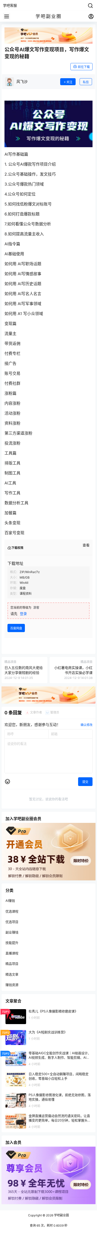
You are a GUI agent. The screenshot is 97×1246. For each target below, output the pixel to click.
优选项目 (11, 922)
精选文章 (11, 974)
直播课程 (11, 953)
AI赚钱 (10, 901)
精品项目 (11, 964)
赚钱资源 (11, 985)
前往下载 (84, 67)
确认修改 (87, 725)
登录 (23, 613)
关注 (69, 82)
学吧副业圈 (61, 1215)
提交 (85, 782)
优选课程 (11, 911)
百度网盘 (16, 628)
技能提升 (11, 943)
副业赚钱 (11, 932)
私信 (86, 82)
